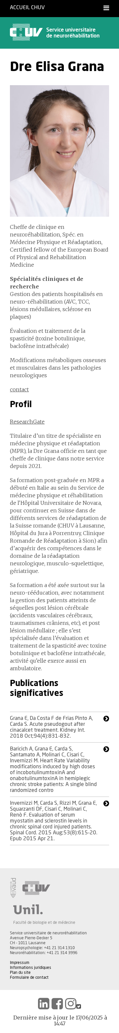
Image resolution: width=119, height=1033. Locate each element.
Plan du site (20, 972)
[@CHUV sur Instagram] (70, 1004)
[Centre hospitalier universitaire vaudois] (36, 888)
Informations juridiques (30, 968)
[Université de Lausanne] (44, 909)
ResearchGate (27, 421)
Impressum (19, 963)
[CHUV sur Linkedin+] (43, 1004)
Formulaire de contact (29, 977)
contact (19, 389)
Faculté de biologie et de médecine (44, 922)
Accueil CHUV (27, 7)
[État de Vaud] (13, 888)
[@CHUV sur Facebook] (57, 1004)
